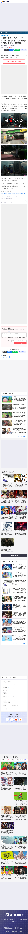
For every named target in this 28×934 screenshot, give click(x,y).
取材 (4, 700)
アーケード (12, 685)
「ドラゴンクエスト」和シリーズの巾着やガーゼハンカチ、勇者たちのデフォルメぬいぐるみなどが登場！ (7, 532)
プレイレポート (10, 700)
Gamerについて (4, 919)
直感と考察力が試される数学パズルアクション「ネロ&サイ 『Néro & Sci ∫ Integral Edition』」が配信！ (21, 485)
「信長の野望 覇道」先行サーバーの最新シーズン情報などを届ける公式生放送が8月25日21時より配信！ (7, 500)
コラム (4, 702)
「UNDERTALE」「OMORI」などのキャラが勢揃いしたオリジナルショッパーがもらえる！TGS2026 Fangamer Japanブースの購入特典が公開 (7, 863)
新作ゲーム (12, 357)
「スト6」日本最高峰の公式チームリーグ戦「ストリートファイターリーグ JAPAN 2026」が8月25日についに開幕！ (7, 833)
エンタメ (10, 690)
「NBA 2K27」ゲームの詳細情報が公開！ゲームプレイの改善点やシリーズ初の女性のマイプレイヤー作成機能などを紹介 (21, 501)
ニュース (5, 32)
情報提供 (20, 919)
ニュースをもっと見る (20, 436)
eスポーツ (11, 696)
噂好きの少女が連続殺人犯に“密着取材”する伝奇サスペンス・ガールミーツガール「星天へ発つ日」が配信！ (7, 846)
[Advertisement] (14, 17)
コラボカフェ (21, 690)
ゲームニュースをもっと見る (19, 643)
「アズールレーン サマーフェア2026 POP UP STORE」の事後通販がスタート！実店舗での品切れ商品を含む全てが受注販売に (21, 862)
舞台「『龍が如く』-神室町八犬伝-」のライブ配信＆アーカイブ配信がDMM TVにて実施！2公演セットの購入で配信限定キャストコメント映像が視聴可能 (21, 818)
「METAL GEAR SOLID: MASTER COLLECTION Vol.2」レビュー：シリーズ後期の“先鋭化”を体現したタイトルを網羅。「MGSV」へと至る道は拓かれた (7, 550)
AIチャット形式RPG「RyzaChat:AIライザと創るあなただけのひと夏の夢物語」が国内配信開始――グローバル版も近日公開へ (7, 818)
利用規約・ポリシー (13, 919)
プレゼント (10, 709)
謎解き (4, 690)
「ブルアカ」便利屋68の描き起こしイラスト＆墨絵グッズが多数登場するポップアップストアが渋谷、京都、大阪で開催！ (7, 788)
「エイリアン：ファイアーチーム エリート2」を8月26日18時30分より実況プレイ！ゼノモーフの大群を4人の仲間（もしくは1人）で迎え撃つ (21, 789)
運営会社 (14, 921)
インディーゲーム (4, 35)
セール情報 (11, 759)
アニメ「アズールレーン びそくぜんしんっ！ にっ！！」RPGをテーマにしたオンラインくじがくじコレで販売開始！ (20, 773)
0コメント (11, 47)
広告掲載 (25, 919)
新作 (4, 681)
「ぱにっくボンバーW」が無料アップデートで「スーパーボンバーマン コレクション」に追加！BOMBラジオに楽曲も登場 (7, 877)
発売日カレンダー (6, 705)
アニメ (4, 693)
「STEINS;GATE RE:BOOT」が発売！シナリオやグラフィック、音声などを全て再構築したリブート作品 (21, 516)
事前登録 (9, 681)
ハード (23, 685)
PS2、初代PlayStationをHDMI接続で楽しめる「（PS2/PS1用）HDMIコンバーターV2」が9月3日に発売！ (7, 485)
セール (4, 709)
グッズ (15, 690)
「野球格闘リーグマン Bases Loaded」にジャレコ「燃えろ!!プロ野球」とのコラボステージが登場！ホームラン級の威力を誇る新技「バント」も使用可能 (21, 803)
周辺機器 (5, 687)
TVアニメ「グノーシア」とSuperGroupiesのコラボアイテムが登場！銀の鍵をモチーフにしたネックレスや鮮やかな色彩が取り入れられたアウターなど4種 (20, 848)
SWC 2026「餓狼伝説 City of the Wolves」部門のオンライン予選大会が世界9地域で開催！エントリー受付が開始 (7, 517)
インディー (5, 685)
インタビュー (18, 700)
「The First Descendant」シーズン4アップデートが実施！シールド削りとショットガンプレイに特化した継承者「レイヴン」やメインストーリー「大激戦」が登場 (21, 878)
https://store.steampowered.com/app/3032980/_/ (13, 193)
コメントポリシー (8, 331)
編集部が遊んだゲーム (16, 705)
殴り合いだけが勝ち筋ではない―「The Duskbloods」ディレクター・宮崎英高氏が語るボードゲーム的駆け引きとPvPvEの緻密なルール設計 (20, 534)
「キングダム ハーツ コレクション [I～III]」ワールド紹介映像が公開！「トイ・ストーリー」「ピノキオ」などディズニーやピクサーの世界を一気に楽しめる (7, 774)
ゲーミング (11, 687)
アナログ (18, 685)
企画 (9, 702)
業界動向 (5, 696)
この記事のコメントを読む (15, 61)
